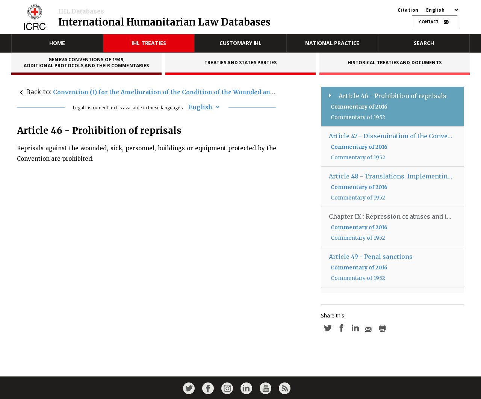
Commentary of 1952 (358, 117)
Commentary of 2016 (359, 106)
